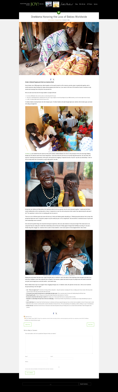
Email (52, 356)
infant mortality (53, 318)
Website (26, 361)
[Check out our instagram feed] (64, 313)
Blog (76, 4)
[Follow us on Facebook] (53, 313)
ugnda (39, 320)
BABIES (30, 318)
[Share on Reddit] (56, 79)
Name (26, 356)
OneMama (86, 318)
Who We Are (82, 4)
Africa (27, 318)
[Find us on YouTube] (62, 313)
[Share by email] (67, 79)
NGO (83, 318)
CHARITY (36, 318)
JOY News (89, 4)
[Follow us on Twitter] (56, 313)
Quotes (95, 4)
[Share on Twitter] (53, 79)
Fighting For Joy (28, 316)
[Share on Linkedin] (62, 79)
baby (33, 318)
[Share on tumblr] (64, 79)
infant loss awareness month (44, 318)
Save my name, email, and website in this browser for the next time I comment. (39, 369)
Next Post (90, 324)
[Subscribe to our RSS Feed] (59, 313)
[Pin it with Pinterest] (59, 79)
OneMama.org (28, 153)
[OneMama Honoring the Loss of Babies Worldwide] (59, 48)
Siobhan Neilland (34, 320)
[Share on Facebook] (51, 79)
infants (58, 318)
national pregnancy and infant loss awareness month (71, 318)
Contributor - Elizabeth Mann (56, 20)
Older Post (27, 324)
